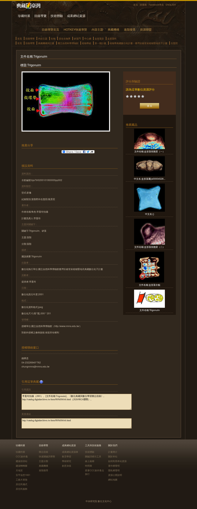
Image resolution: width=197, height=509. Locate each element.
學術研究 (66, 461)
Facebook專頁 (156, 4)
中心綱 (87, 38)
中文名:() (149, 214)
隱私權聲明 (114, 470)
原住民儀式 (21, 484)
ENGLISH (171, 4)
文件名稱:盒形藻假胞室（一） (149, 151)
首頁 (135, 4)
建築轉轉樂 (21, 465)
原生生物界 (64, 38)
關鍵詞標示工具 (93, 456)
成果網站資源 (76, 15)
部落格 (143, 4)
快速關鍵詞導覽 (47, 456)
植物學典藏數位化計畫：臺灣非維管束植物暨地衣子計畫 (138, 43)
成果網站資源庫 (70, 451)
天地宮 (19, 470)
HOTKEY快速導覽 (75, 29)
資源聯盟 (146, 29)
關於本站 (112, 456)
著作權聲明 (114, 465)
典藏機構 (113, 29)
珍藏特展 (24, 15)
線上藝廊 (89, 461)
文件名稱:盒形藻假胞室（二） (149, 246)
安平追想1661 (23, 474)
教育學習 (66, 456)
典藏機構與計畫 (46, 43)
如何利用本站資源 (117, 461)
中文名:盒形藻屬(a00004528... (149, 178)
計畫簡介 (112, 451)
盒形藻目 (99, 38)
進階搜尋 (129, 29)
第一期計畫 (100, 43)
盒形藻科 (112, 38)
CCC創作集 (22, 456)
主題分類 (43, 461)
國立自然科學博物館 (68, 43)
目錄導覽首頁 (50, 29)
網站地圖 (112, 479)
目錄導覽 (40, 15)
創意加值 (66, 465)
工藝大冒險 (21, 479)
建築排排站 (21, 461)
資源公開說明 (115, 474)
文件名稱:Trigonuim (149, 310)
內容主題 (97, 29)
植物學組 (86, 43)
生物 (53, 38)
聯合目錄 (43, 451)
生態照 (174, 43)
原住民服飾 (21, 488)
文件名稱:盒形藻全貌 (149, 284)
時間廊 (88, 465)
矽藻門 (77, 38)
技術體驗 (57, 15)
